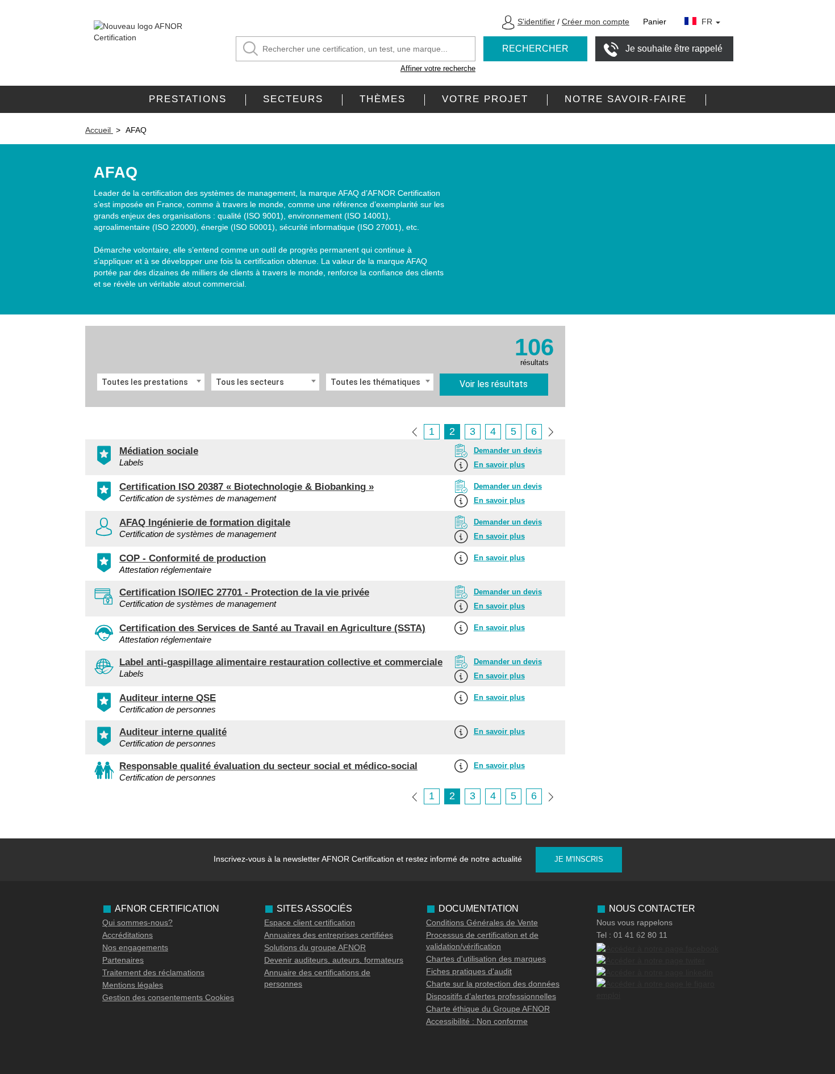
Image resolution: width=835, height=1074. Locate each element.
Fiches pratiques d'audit (469, 971)
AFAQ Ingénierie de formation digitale (204, 522)
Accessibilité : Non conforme (477, 1021)
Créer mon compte (595, 21)
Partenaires (123, 959)
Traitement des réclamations (153, 972)
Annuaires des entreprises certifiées (328, 934)
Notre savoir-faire (626, 99)
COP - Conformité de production (192, 558)
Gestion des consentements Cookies (168, 997)
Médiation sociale (158, 451)
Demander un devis (508, 450)
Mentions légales (132, 984)
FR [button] (708, 21)
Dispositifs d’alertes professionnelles (491, 996)
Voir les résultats (494, 384)
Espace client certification (309, 922)
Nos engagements (135, 947)
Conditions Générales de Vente (482, 922)
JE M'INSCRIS (578, 859)
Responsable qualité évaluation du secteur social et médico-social (268, 766)
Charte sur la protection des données (493, 983)
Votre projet (485, 99)
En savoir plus (499, 464)
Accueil (99, 130)
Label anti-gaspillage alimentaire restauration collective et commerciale (280, 662)
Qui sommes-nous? (137, 922)
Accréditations (127, 934)
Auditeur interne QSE (167, 698)
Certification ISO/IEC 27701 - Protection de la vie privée (244, 592)
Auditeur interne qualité (173, 732)
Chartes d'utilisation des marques (486, 958)
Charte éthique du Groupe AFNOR (488, 1008)
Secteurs (293, 99)
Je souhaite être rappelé (674, 48)
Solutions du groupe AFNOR (315, 947)
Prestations (188, 99)
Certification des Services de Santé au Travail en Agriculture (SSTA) (272, 628)
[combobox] (151, 382)
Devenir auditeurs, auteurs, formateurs (333, 959)
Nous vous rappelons (634, 922)
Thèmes (383, 99)
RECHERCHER (535, 48)
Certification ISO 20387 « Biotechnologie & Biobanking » (246, 486)
